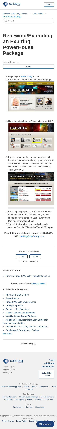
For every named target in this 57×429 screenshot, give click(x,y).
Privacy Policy (21, 421)
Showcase (39, 407)
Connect (28, 407)
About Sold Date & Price (17, 295)
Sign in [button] (48, 4)
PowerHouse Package (12, 17)
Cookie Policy (34, 421)
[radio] (22, 256)
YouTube (49, 400)
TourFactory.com (9, 397)
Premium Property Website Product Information (28, 276)
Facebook (44, 387)
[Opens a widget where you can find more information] (45, 424)
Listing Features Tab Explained (20, 313)
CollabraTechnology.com (11, 387)
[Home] (11, 6)
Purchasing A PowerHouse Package (23, 330)
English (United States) (9, 371)
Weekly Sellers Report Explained (21, 316)
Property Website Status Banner (21, 302)
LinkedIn (29, 389)
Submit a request (38, 283)
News (26, 387)
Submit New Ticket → (47, 374)
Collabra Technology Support (15, 14)
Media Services (47, 397)
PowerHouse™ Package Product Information (27, 326)
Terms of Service (8, 421)
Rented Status (12, 298)
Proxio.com (18, 407)
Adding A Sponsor (14, 305)
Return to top (27, 343)
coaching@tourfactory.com (31, 236)
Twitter (53, 387)
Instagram (20, 400)
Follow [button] (28, 66)
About (34, 387)
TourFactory (38, 14)
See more (7, 334)
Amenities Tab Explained (17, 309)
